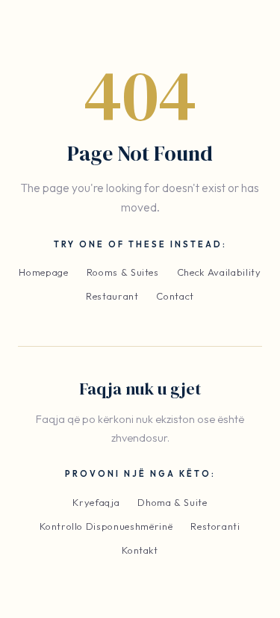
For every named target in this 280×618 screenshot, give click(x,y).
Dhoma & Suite (172, 502)
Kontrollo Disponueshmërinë (106, 526)
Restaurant (112, 296)
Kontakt (140, 550)
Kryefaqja (95, 502)
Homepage (43, 272)
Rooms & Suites (123, 272)
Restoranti (215, 526)
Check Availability (219, 272)
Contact (175, 296)
